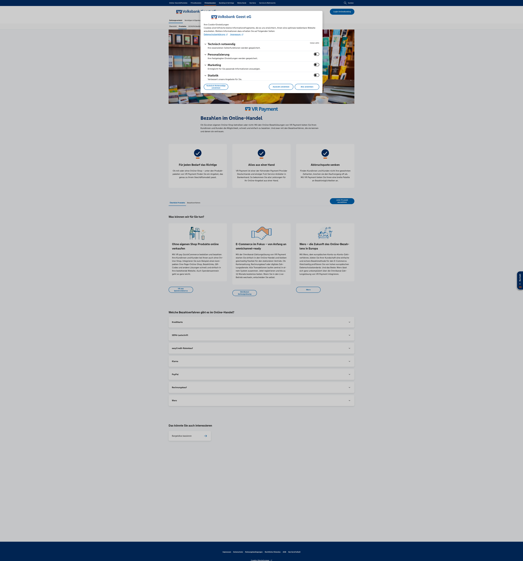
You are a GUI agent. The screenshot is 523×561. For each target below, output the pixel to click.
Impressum (235, 34)
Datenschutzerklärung (215, 34)
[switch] (316, 54)
